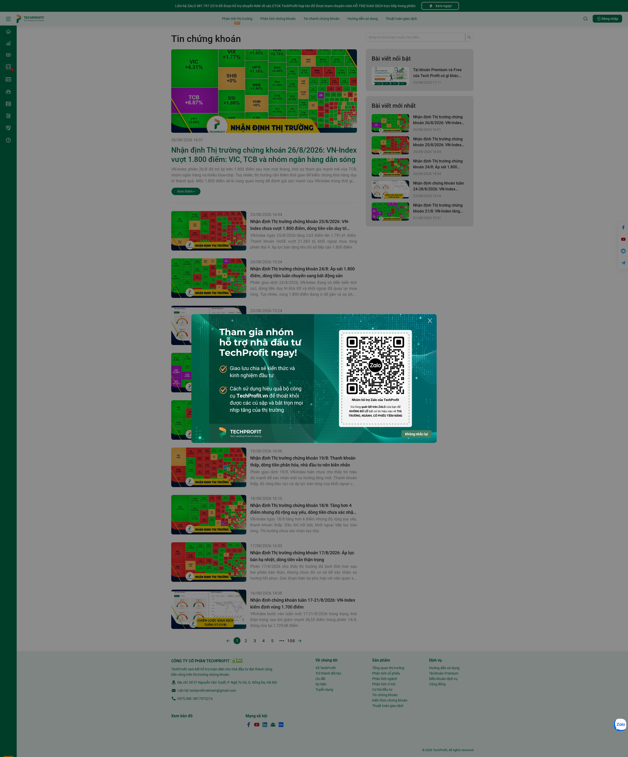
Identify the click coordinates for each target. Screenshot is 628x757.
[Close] (430, 321)
